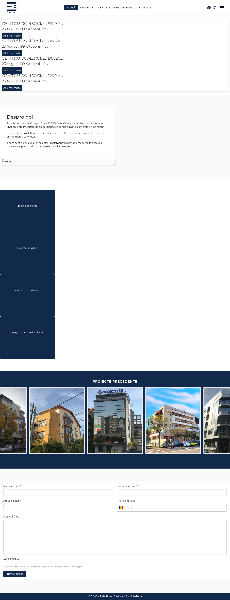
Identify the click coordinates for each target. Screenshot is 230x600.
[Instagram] (214, 8)
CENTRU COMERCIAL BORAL (116, 7)
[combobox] (124, 507)
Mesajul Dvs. (12, 516)
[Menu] (222, 7)
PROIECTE (86, 7)
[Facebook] (209, 8)
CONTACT (145, 7)
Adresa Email (12, 500)
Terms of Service (70, 567)
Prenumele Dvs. (127, 486)
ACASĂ (71, 7)
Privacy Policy (53, 567)
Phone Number (127, 500)
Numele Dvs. (12, 486)
